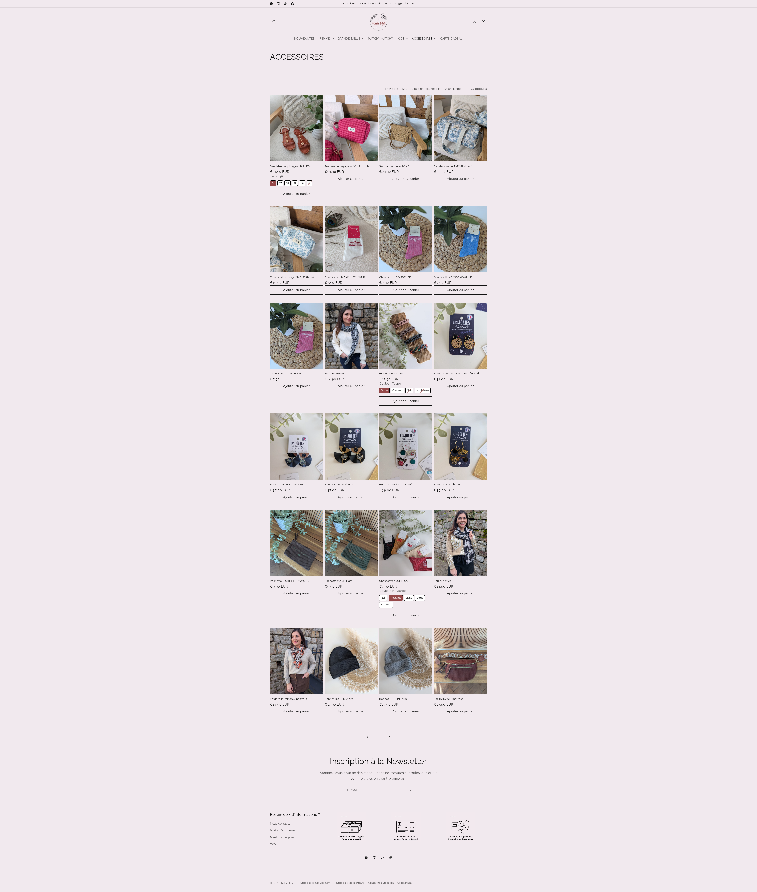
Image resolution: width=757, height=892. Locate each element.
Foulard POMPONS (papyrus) (289, 698)
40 (302, 182)
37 (280, 182)
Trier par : (391, 88)
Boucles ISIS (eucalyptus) (395, 484)
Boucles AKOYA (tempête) (287, 484)
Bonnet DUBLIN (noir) (339, 698)
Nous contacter (281, 823)
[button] (274, 22)
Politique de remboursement (314, 882)
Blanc (409, 597)
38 (287, 182)
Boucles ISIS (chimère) (448, 484)
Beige (420, 597)
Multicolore (422, 390)
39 (294, 182)
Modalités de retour (283, 830)
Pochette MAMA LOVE (339, 580)
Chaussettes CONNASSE (286, 373)
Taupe (384, 390)
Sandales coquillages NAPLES (290, 166)
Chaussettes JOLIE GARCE (396, 580)
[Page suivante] (389, 736)
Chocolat (397, 390)
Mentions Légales (282, 837)
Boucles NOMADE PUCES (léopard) (457, 373)
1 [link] (368, 736)
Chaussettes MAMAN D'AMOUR (345, 277)
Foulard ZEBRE (334, 373)
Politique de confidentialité (349, 882)
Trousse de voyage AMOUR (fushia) (347, 166)
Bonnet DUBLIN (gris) (393, 698)
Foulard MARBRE (445, 580)
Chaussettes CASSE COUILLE (453, 277)
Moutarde (396, 597)
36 (273, 182)
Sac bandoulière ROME (394, 166)
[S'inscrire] (409, 790)
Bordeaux (386, 604)
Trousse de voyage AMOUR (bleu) (292, 277)
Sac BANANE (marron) (448, 698)
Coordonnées (405, 882)
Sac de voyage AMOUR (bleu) (453, 166)
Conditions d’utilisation (381, 882)
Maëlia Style (287, 883)
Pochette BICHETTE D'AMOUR (289, 580)
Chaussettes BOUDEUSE (395, 277)
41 (309, 182)
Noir (409, 390)
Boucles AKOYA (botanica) (341, 484)
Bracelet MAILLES (391, 373)
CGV (273, 844)
